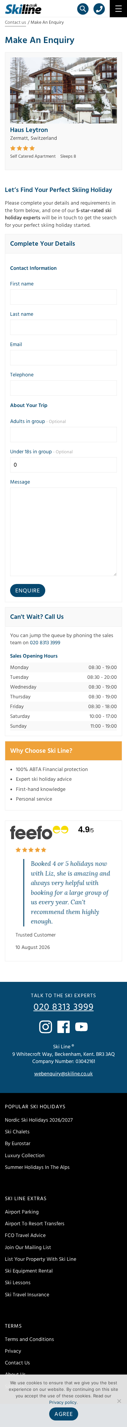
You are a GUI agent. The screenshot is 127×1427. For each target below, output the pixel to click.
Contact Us (17, 1362)
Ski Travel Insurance (27, 1294)
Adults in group (38, 421)
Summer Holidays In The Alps (37, 1167)
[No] (119, 1401)
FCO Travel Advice (25, 1235)
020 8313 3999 (45, 642)
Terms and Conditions (29, 1339)
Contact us (15, 22)
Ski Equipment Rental (29, 1270)
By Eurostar (17, 1143)
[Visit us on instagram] (45, 1026)
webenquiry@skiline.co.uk (63, 1073)
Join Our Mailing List (28, 1247)
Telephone (22, 374)
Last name (21, 314)
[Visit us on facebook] (63, 1026)
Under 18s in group (41, 451)
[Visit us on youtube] (81, 1026)
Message (20, 482)
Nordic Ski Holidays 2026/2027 (39, 1120)
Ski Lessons (18, 1282)
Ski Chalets (17, 1131)
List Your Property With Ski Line (40, 1259)
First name (22, 283)
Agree (63, 1414)
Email (16, 344)
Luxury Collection (25, 1155)
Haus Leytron (29, 130)
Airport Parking (22, 1212)
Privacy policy (63, 1402)
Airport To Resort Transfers (34, 1223)
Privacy (13, 1351)
